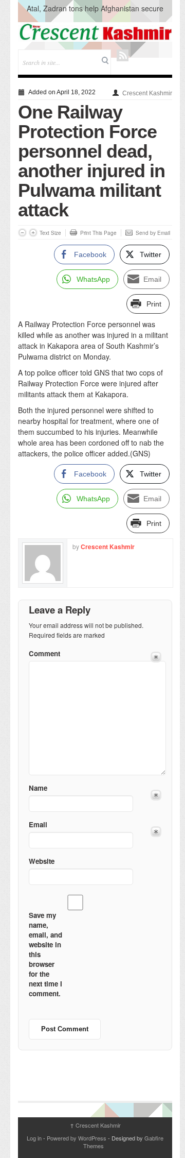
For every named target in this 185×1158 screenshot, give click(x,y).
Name (38, 788)
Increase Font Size (33, 232)
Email (38, 824)
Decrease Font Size (22, 232)
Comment (44, 653)
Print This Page (98, 232)
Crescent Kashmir (147, 93)
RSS (122, 55)
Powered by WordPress (76, 1138)
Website (41, 861)
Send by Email (153, 232)
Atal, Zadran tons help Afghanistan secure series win (95, 13)
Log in (34, 1138)
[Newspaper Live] (95, 32)
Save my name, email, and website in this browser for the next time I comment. (45, 954)
